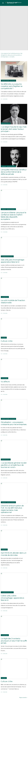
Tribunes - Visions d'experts (8, 166)
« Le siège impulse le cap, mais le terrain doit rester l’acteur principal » (14, 129)
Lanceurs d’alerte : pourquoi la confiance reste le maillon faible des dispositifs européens (13, 215)
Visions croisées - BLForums (8, 80)
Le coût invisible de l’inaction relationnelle (13, 301)
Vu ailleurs (4, 378)
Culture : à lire (6, 341)
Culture (4, 337)
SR (1, 99)
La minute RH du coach (7, 256)
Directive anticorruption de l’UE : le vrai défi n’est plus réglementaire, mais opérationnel (12, 509)
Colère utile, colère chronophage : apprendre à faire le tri (12, 598)
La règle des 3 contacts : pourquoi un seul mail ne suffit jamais (14, 640)
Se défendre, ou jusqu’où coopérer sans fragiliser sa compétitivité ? (11, 86)
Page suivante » (23, 697)
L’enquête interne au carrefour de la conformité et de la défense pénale (14, 171)
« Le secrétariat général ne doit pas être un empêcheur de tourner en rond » (14, 465)
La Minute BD (5, 297)
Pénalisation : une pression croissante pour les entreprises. (14, 423)
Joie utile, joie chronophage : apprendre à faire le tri (13, 261)
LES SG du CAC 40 (6, 123)
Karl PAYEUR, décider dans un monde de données (13, 554)
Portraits (4, 549)
